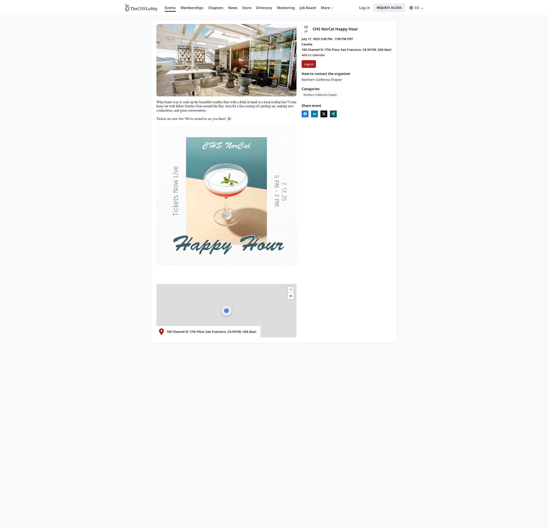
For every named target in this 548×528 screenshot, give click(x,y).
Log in (364, 7)
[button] (414, 7)
